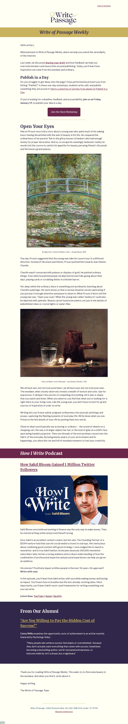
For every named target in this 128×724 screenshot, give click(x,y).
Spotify (58, 596)
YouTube (39, 596)
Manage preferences (64, 712)
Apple (48, 596)
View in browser (104, 6)
